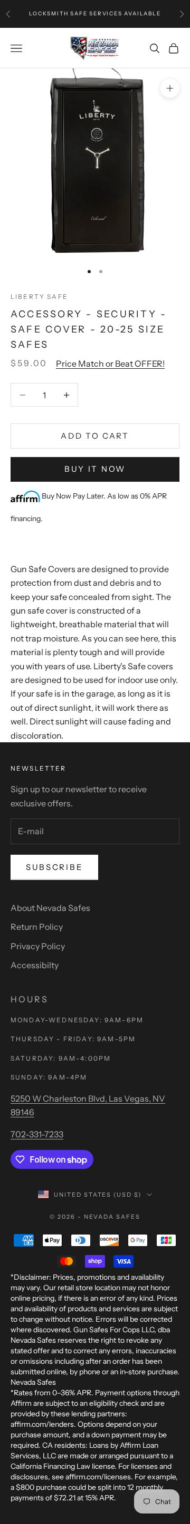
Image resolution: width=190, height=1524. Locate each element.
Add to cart (95, 436)
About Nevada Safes (50, 908)
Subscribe (54, 867)
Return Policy (37, 926)
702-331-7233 (37, 1134)
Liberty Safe (39, 296)
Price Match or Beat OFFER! (110, 363)
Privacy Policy (38, 946)
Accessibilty (35, 965)
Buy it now (95, 469)
